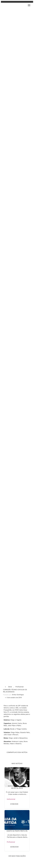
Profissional (19, 687)
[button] (29, 5)
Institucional (11, 799)
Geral (10, 687)
